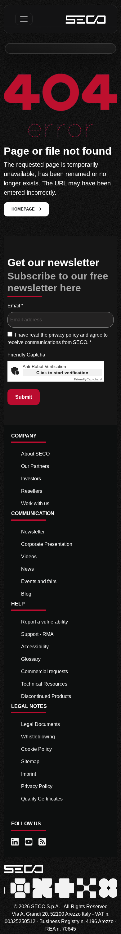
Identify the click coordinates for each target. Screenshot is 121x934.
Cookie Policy (36, 749)
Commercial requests (44, 671)
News (27, 569)
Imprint (28, 774)
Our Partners (35, 466)
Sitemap (30, 761)
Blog (26, 593)
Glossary (31, 659)
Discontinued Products (46, 696)
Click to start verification (62, 372)
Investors (31, 478)
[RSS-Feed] (42, 842)
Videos (29, 556)
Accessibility (35, 646)
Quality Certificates (42, 798)
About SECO (35, 453)
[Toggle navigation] (24, 19)
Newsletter (33, 531)
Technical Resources (44, 684)
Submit (23, 397)
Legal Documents (40, 724)
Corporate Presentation (46, 544)
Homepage (23, 209)
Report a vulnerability (44, 621)
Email (15, 305)
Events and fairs (38, 581)
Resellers (31, 491)
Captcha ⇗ (88, 379)
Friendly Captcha (26, 354)
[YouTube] (29, 842)
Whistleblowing (38, 736)
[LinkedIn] (15, 842)
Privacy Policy (36, 786)
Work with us (35, 503)
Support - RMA (37, 634)
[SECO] (23, 868)
